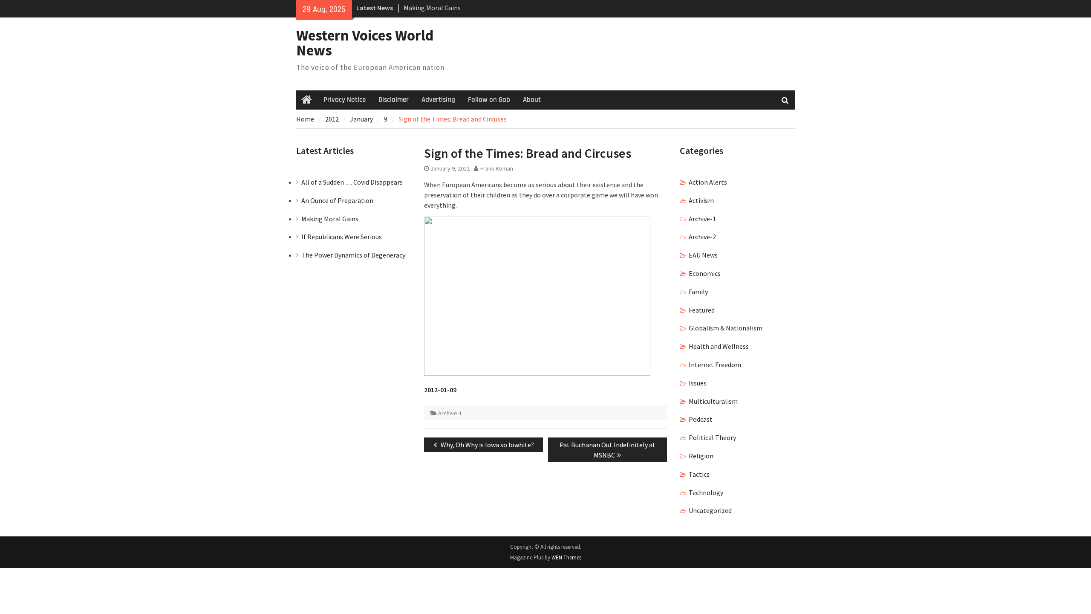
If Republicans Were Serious (341, 236)
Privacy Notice (344, 99)
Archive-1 (450, 413)
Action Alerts (708, 182)
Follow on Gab (489, 99)
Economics (705, 273)
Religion (701, 456)
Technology (706, 492)
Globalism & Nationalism (725, 328)
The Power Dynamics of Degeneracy (353, 255)
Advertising (438, 99)
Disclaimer (393, 99)
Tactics (699, 474)
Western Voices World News (365, 43)
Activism (701, 200)
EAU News (703, 255)
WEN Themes (566, 557)
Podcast (701, 419)
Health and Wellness (719, 346)
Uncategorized (710, 510)
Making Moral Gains (432, 7)
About (532, 99)
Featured (702, 310)
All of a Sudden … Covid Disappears (352, 182)
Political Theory (712, 437)
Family (698, 291)
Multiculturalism (713, 401)
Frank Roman (496, 168)
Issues (698, 383)
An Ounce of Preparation (337, 200)
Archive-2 (702, 236)
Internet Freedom (715, 364)
